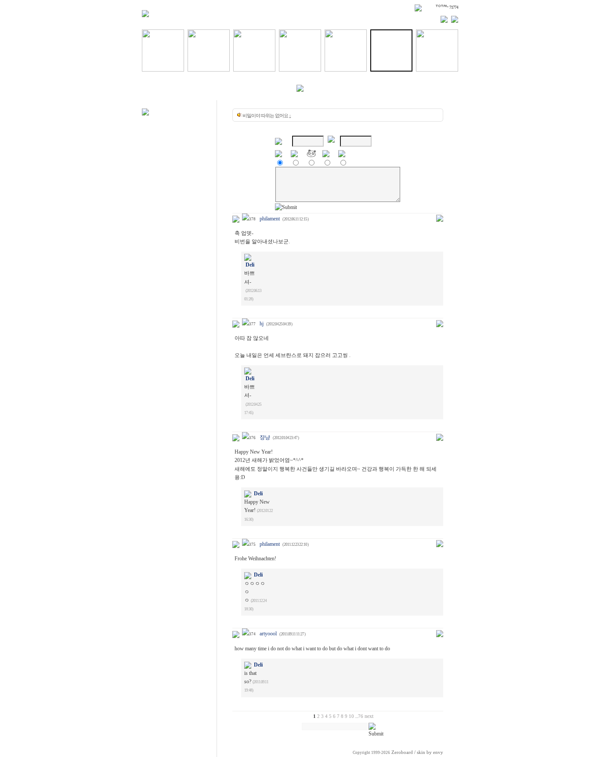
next (369, 716)
